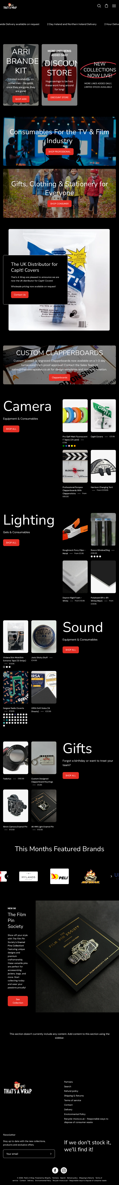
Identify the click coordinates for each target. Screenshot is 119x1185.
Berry (15, 720)
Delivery (68, 1109)
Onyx (4, 720)
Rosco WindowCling (100, 550)
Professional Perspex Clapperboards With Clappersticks (73, 490)
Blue (66, 446)
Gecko (26, 717)
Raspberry (12, 720)
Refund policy (71, 1091)
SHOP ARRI (20, 99)
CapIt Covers (97, 436)
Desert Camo (18, 717)
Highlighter (26, 723)
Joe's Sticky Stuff (39, 657)
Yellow (72, 446)
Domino (18, 723)
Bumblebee (18, 714)
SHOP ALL (11, 429)
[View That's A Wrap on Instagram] (64, 1170)
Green (63, 446)
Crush (23, 714)
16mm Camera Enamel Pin (15, 826)
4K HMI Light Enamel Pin (42, 826)
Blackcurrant (10, 723)
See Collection (18, 1001)
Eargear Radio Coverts (13, 708)
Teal (7, 720)
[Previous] (8, 876)
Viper (10, 720)
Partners (68, 1081)
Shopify (48, 1178)
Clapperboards (59, 377)
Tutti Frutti (15, 723)
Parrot (10, 717)
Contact (68, 1104)
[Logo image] (59, 876)
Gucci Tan (21, 717)
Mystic (7, 717)
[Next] (111, 876)
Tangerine (12, 723)
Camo (7, 714)
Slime (12, 714)
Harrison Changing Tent (102, 487)
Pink (69, 446)
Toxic (7, 723)
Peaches (23, 723)
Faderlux (7, 778)
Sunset (4, 717)
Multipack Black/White (10, 667)
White (7, 667)
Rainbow (23, 720)
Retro (10, 714)
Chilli (18, 720)
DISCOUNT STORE (59, 97)
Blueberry (21, 723)
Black (4, 667)
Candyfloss (26, 720)
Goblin (4, 726)
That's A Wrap (29, 1178)
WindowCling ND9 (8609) (97, 556)
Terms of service (72, 1100)
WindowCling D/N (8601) (100, 556)
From (102, 490)
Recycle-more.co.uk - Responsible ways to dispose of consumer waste (79, 1180)
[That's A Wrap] (22, 5)
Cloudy (21, 714)
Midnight (15, 714)
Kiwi (12, 717)
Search (67, 1086)
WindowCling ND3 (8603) (92, 556)
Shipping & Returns (74, 1095)
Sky (4, 723)
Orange (75, 446)
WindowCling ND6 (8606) (94, 556)
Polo (15, 717)
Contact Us (20, 294)
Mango (21, 720)
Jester (4, 714)
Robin (26, 714)
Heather (23, 717)
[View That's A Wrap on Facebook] (55, 1170)
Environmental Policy (75, 1114)
